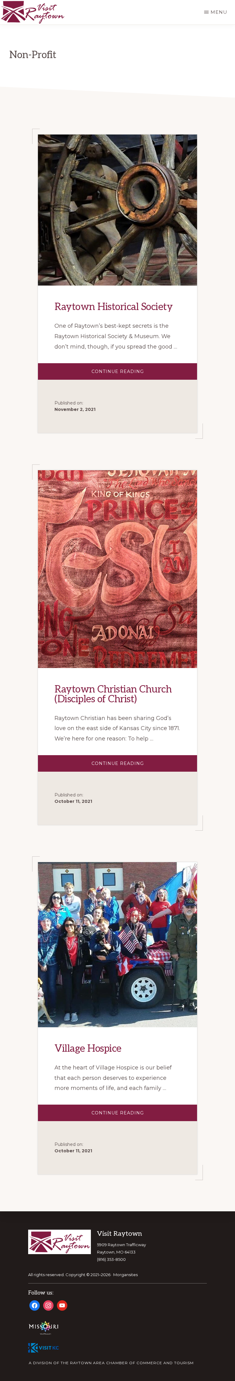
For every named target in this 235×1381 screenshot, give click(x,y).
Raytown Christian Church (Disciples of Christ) (113, 694)
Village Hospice (87, 1048)
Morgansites (125, 1274)
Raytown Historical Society (113, 307)
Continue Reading (132, 374)
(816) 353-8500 (111, 1259)
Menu (219, 12)
